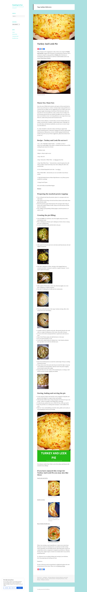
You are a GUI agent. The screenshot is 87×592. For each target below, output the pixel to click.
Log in (13, 32)
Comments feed (15, 36)
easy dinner (65, 577)
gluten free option (40, 578)
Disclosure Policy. (61, 566)
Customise (6, 587)
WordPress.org (15, 38)
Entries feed (14, 34)
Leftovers (46, 578)
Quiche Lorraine (41, 499)
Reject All (13, 587)
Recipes (45, 577)
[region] (13, 584)
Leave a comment (45, 579)
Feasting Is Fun (17, 5)
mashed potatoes (52, 578)
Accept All (19, 587)
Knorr (59, 169)
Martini (56, 159)
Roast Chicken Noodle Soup (43, 523)
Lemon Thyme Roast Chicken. (44, 58)
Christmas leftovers (59, 577)
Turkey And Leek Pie (47, 43)
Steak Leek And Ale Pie (42, 478)
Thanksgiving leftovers (60, 578)
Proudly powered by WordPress (43, 589)
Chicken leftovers (52, 577)
